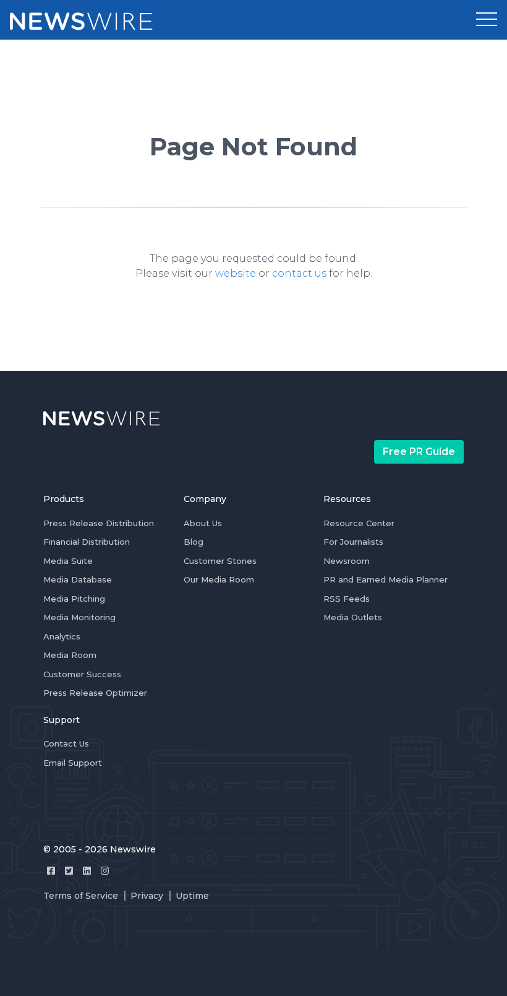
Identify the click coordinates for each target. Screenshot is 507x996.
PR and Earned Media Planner (385, 579)
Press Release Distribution (98, 523)
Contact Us (66, 743)
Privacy (146, 895)
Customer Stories (220, 561)
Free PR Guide (419, 451)
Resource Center (358, 523)
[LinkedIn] (87, 870)
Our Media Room (219, 579)
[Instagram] (105, 870)
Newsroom (346, 561)
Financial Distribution (86, 542)
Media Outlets (352, 617)
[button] (486, 19)
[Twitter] (69, 870)
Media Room (69, 655)
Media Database (77, 579)
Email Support (72, 763)
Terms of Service (80, 895)
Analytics (61, 636)
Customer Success (82, 674)
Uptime (192, 895)
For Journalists (353, 542)
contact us (299, 273)
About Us (203, 523)
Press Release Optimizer (95, 693)
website (235, 273)
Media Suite (68, 561)
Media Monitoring (79, 617)
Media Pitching (74, 599)
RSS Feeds (346, 599)
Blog (193, 542)
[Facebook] (51, 870)
